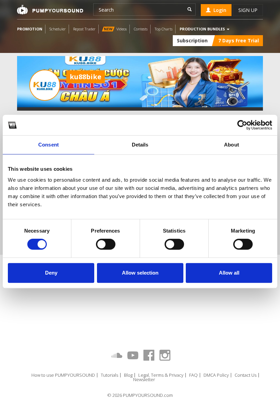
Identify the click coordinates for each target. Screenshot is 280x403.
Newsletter (144, 379)
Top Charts (163, 28)
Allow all (229, 273)
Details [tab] (140, 145)
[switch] (105, 244)
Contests (141, 28)
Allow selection (140, 273)
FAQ (193, 375)
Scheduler (58, 28)
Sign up (247, 10)
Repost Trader (84, 28)
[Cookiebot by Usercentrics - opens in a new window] (242, 125)
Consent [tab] (48, 145)
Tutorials (109, 375)
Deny (51, 273)
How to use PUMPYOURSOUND (63, 375)
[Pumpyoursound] (50, 9)
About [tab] (231, 145)
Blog (128, 375)
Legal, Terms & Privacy (160, 375)
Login (218, 10)
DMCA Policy (216, 375)
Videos (115, 28)
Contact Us (245, 375)
